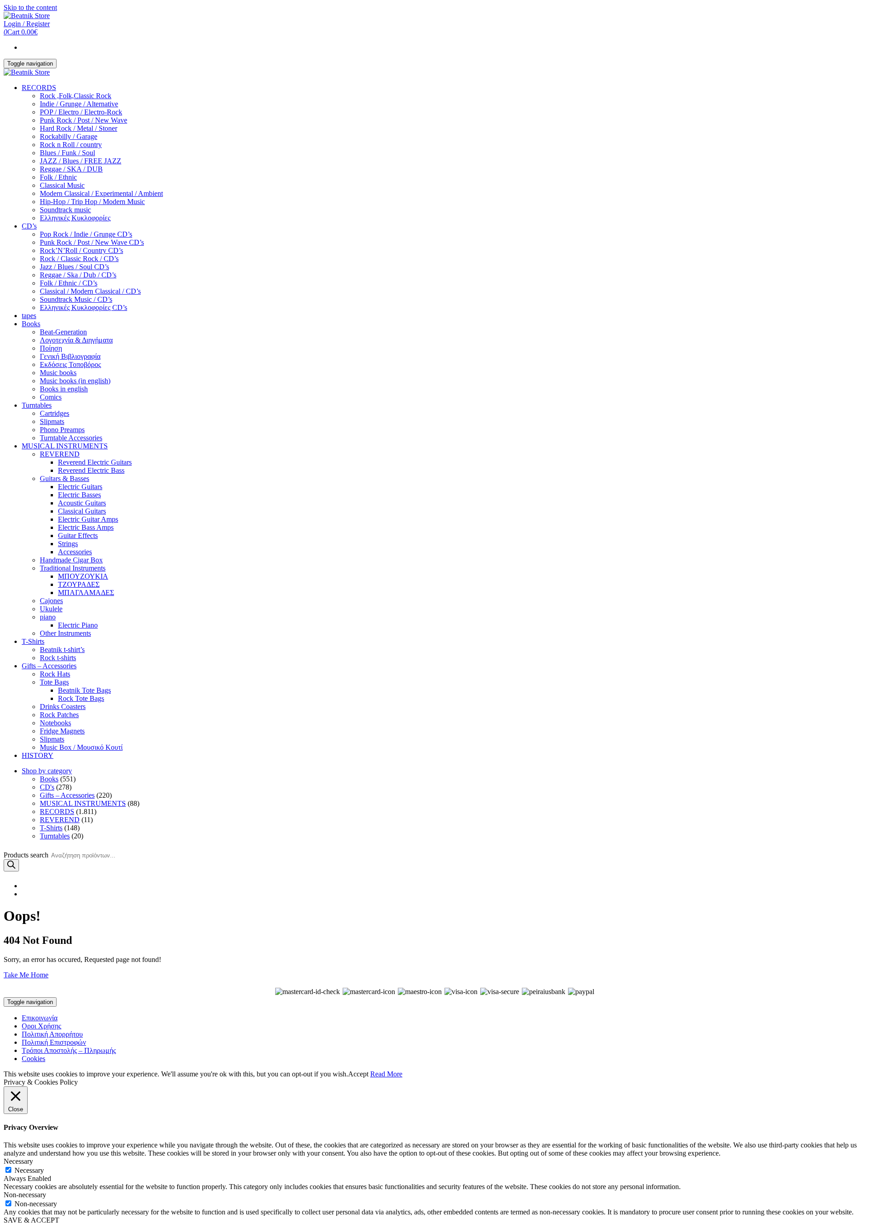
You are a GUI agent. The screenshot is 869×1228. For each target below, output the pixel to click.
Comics (51, 397)
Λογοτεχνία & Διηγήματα (76, 340)
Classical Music (62, 185)
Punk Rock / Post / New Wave (83, 120)
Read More (386, 1074)
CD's (47, 787)
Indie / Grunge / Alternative (79, 104)
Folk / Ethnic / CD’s (68, 283)
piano (48, 617)
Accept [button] (358, 1074)
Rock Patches (59, 715)
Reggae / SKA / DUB (71, 169)
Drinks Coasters (63, 706)
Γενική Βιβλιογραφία (70, 356)
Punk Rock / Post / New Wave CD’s (92, 242)
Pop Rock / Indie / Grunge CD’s (86, 234)
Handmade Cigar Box (71, 560)
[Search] (11, 865)
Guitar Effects (78, 535)
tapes (29, 315)
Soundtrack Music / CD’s (76, 299)
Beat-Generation (63, 332)
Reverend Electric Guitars (95, 462)
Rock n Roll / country (71, 144)
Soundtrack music (65, 210)
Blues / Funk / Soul (67, 153)
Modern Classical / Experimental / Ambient (101, 193)
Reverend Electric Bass (91, 470)
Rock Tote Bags (81, 698)
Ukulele (51, 609)
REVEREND (60, 454)
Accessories (75, 552)
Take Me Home (26, 975)
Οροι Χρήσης (41, 1026)
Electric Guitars (80, 486)
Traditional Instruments (72, 568)
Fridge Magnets (62, 731)
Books (31, 324)
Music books (58, 372)
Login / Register (27, 24)
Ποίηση (51, 348)
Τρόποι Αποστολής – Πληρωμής (69, 1050)
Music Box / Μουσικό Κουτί (81, 747)
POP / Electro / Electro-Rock (81, 112)
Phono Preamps (62, 429)
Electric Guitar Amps (88, 519)
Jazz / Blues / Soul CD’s (74, 267)
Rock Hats (55, 674)
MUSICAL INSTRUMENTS (65, 446)
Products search (26, 855)
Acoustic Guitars (82, 503)
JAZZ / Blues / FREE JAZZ (80, 161)
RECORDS (39, 87)
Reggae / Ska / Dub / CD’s (78, 275)
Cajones (51, 600)
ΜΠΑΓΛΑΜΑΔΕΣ (86, 592)
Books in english (64, 389)
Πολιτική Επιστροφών (54, 1042)
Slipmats (52, 421)
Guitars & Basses (64, 478)
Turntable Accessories (71, 438)
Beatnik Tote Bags (84, 690)
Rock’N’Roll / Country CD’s (81, 250)
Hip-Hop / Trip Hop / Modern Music (92, 201)
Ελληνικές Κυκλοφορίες (75, 218)
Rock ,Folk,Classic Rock (75, 96)
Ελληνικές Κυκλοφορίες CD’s (83, 307)
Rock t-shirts (58, 658)
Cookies (33, 1058)
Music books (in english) (75, 381)
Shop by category (47, 771)
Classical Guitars (82, 511)
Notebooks (55, 723)
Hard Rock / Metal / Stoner (78, 128)
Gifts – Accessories (49, 666)
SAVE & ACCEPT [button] (31, 1220)
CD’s (29, 226)
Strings (68, 543)
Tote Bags (54, 682)
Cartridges (54, 413)
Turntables (37, 405)
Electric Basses (79, 495)
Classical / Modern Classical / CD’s (90, 291)
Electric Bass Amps (86, 527)
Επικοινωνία (39, 1018)
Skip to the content (30, 7)
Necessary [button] (18, 1161)
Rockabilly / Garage (68, 136)
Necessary (29, 1170)
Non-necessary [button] (25, 1195)
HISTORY (37, 755)
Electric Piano (78, 625)
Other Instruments (65, 633)
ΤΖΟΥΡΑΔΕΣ (79, 584)
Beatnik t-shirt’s (62, 649)
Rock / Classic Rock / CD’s (79, 258)
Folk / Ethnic (58, 177)
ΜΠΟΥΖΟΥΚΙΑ (83, 576)
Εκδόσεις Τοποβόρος (70, 364)
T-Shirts (33, 641)
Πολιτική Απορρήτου (52, 1034)
